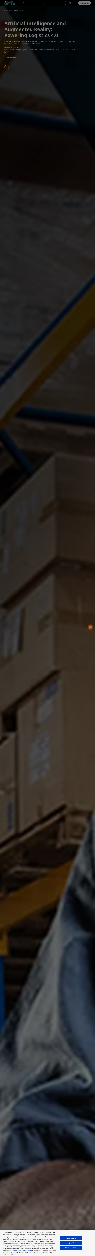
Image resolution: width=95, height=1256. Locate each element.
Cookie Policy (16, 1250)
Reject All (71, 1243)
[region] (47, 1243)
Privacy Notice (27, 1250)
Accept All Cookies (70, 1248)
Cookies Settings (71, 1238)
